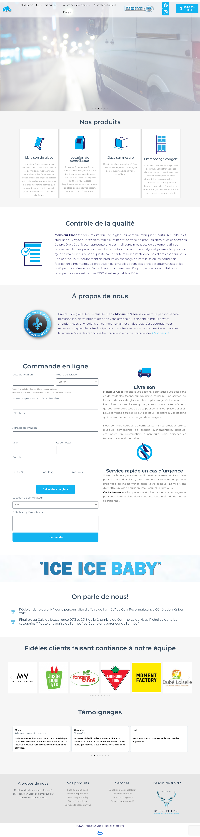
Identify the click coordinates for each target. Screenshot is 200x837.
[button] (3, 56)
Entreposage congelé (122, 801)
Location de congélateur (27, 497)
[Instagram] (165, 12)
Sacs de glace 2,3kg (77, 789)
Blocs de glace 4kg (77, 793)
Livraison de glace (122, 793)
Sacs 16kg (48, 472)
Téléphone (19, 413)
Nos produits (30, 5)
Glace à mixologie (78, 801)
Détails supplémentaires (27, 512)
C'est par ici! (160, 333)
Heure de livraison (67, 374)
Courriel (17, 457)
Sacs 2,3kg (18, 472)
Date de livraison (22, 374)
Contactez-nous (105, 5)
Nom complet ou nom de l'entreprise (35, 398)
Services (51, 5)
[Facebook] (165, 5)
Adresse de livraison (24, 427)
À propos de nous (75, 5)
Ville (15, 442)
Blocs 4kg (77, 472)
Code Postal (63, 442)
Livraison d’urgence (122, 797)
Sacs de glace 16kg (78, 797)
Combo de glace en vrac (78, 804)
